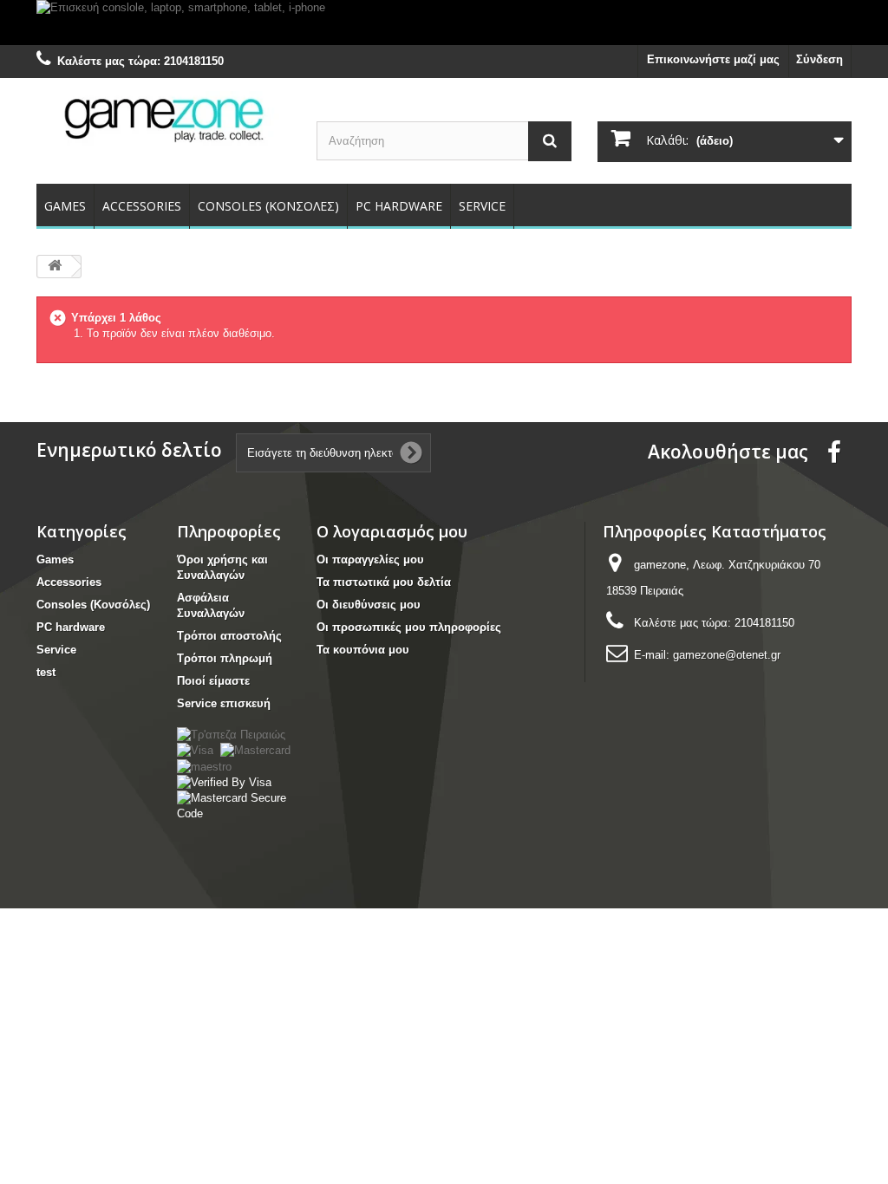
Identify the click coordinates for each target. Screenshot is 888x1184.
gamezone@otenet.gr (726, 654)
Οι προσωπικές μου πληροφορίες (409, 627)
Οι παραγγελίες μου (370, 559)
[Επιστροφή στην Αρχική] (54, 266)
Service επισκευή (224, 703)
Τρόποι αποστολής (229, 635)
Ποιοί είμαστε (213, 680)
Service (482, 206)
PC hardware (399, 206)
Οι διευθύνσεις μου (369, 604)
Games (65, 206)
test (46, 672)
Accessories (141, 206)
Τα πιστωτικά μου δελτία (384, 582)
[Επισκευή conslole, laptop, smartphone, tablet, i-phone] (444, 22)
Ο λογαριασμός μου (392, 531)
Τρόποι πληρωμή (224, 658)
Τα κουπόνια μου (363, 649)
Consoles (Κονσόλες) (268, 206)
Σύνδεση (819, 59)
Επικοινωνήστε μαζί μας (713, 59)
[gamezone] (163, 118)
